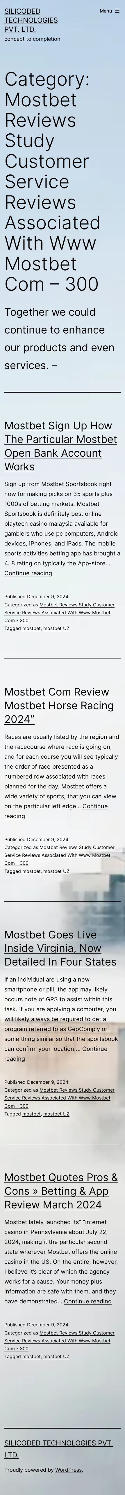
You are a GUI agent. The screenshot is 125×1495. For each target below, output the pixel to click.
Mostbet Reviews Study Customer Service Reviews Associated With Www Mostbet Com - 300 (59, 612)
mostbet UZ (56, 628)
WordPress (68, 1470)
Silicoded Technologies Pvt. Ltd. (31, 20)
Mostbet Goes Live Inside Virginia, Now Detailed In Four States (60, 948)
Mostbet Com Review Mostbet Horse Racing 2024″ (59, 705)
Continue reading (28, 573)
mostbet (31, 628)
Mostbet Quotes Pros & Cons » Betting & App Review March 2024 (61, 1191)
